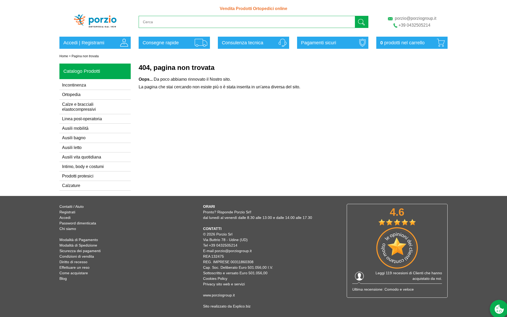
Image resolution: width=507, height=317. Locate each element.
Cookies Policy (215, 278)
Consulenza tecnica (242, 42)
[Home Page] (95, 30)
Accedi (70, 42)
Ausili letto (72, 147)
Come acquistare (73, 273)
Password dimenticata (77, 223)
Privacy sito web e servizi (224, 284)
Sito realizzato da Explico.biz (227, 306)
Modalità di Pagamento (78, 240)
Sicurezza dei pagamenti (80, 251)
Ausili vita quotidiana (81, 157)
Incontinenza (74, 85)
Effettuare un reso (74, 267)
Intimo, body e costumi (83, 166)
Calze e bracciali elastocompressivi (79, 107)
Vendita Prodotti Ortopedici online (253, 8)
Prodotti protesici (77, 176)
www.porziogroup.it (219, 295)
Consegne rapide (161, 42)
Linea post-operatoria (82, 119)
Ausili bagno (74, 138)
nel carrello (402, 42)
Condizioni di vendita (76, 256)
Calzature (71, 185)
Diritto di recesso (73, 262)
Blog (63, 278)
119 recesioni (397, 273)
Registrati (67, 212)
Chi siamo (67, 229)
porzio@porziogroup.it (415, 18)
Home (63, 56)
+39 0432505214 (414, 25)
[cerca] (361, 22)
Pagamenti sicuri (318, 42)
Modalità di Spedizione (78, 245)
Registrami (93, 42)
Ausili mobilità (75, 128)
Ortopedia (71, 94)
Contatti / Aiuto (71, 206)
